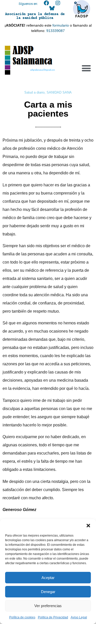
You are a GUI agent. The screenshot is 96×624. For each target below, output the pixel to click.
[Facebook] (46, 3)
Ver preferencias (48, 606)
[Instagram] (57, 3)
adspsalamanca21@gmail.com (42, 69)
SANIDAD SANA (59, 92)
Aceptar (48, 577)
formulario (60, 25)
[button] (88, 525)
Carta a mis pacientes (48, 108)
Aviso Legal (79, 617)
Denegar (48, 591)
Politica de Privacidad (53, 617)
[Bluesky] (52, 8)
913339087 (55, 31)
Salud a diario (34, 92)
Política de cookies (22, 617)
